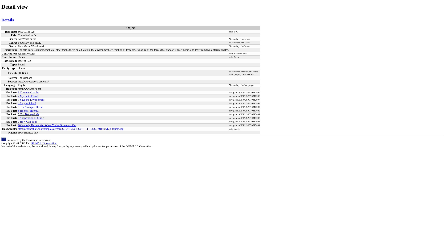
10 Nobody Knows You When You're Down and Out (47, 125)
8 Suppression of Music (31, 117)
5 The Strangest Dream (30, 107)
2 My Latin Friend (28, 96)
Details (7, 20)
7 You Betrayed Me (28, 114)
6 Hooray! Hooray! (28, 110)
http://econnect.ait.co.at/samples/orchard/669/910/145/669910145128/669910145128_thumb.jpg (70, 128)
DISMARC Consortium (44, 143)
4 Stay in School (27, 103)
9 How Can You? (27, 121)
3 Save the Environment (31, 99)
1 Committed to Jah (28, 92)
